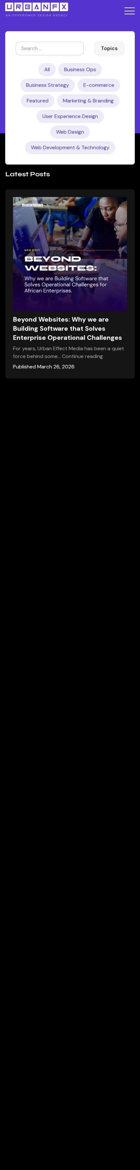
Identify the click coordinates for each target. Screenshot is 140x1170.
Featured (38, 100)
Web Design (70, 131)
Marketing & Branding (88, 100)
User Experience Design (70, 116)
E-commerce (98, 85)
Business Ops (80, 69)
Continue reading (82, 356)
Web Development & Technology (70, 147)
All (47, 69)
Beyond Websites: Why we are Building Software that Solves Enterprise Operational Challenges (67, 328)
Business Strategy (47, 85)
